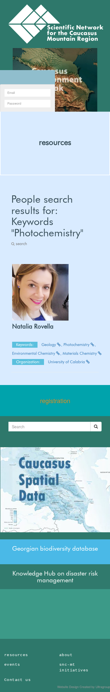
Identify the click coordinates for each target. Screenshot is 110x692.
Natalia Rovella (33, 326)
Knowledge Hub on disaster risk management (55, 577)
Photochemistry (77, 344)
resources (55, 142)
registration (55, 400)
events (12, 664)
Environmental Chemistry (34, 353)
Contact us (17, 680)
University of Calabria (67, 362)
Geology (49, 344)
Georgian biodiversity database (55, 548)
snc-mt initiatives (73, 667)
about (65, 655)
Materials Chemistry (80, 353)
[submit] (96, 426)
